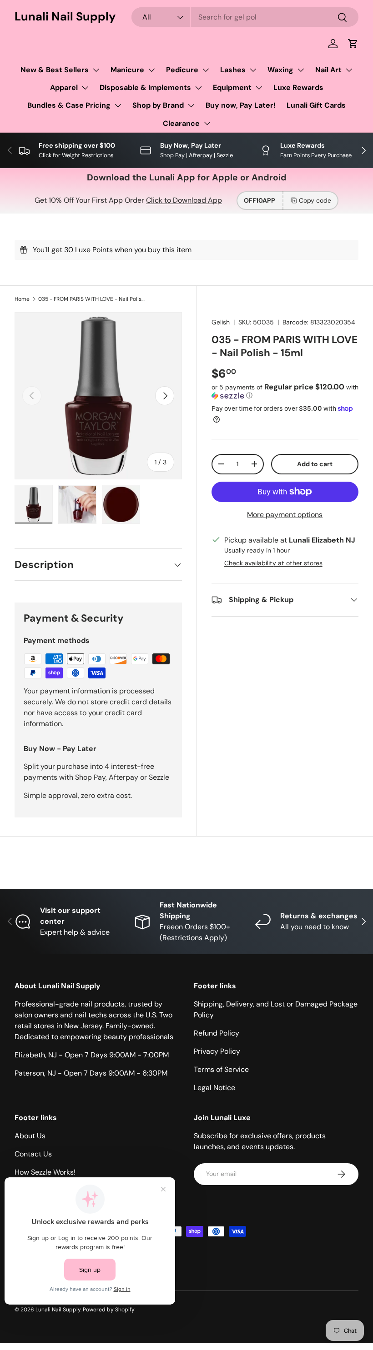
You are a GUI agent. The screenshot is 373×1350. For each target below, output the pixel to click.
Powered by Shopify (109, 1309)
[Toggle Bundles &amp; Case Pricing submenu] (117, 105)
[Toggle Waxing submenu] (300, 70)
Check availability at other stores (273, 563)
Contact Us (33, 1154)
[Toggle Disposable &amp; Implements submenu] (198, 87)
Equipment (232, 87)
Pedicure (182, 70)
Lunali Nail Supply (58, 1309)
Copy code (315, 200)
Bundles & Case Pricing (69, 105)
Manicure (127, 70)
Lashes (233, 70)
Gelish (221, 322)
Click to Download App (184, 200)
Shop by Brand (158, 105)
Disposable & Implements (145, 87)
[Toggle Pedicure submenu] (205, 70)
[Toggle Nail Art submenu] (348, 70)
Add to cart (315, 464)
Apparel (64, 87)
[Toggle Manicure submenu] (151, 70)
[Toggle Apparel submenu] (85, 87)
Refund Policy (216, 1033)
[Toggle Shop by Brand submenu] (191, 105)
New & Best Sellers (54, 70)
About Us (30, 1136)
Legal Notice (214, 1087)
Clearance (181, 123)
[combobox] (244, 17)
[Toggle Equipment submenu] (258, 87)
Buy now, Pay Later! (241, 105)
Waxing (280, 70)
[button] (353, 44)
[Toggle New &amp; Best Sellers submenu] (96, 70)
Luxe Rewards (298, 87)
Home (22, 299)
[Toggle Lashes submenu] (252, 70)
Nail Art (328, 70)
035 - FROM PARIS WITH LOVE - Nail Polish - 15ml (92, 299)
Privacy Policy (217, 1051)
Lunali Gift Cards (316, 105)
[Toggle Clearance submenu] (207, 123)
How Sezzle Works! (45, 1172)
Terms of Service (221, 1069)
